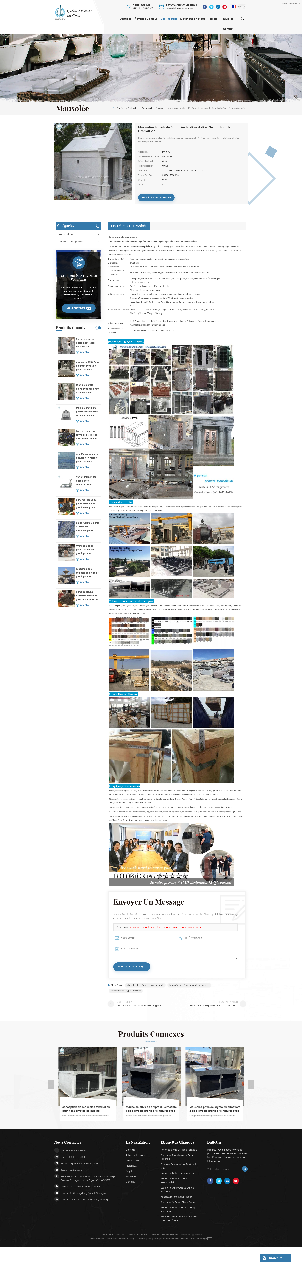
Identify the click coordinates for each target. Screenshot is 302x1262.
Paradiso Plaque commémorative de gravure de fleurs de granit (87, 596)
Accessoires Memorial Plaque (176, 1197)
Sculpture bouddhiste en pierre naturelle (177, 1157)
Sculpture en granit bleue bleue (178, 1202)
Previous (51, 1084)
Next (251, 1084)
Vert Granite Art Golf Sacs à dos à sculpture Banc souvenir (86, 481)
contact (228, 29)
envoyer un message (274, 1259)
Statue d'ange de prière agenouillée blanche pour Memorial (85, 343)
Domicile (125, 19)
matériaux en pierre (192, 19)
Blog (132, 1238)
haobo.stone (76, 1170)
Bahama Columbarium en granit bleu (178, 1166)
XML (149, 1238)
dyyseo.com (196, 1234)
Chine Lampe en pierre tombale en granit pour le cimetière (85, 550)
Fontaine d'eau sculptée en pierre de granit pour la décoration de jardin (87, 573)
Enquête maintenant (154, 197)
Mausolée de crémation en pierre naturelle (189, 985)
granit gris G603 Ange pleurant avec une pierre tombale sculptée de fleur (87, 366)
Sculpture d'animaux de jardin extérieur (177, 1189)
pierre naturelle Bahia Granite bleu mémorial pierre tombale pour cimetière (87, 527)
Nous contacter (77, 308)
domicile (130, 1150)
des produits (169, 19)
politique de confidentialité (166, 1238)
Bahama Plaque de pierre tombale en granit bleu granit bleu (86, 504)
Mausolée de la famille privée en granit (145, 985)
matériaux (131, 1166)
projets (213, 19)
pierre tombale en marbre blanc (178, 1173)
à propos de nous (146, 19)
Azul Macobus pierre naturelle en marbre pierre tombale (87, 458)
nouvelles (227, 19)
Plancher (141, 1238)
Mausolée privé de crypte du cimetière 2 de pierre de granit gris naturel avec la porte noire (151, 1109)
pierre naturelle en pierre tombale (179, 1150)
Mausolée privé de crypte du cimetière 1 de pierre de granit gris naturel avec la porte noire (87, 1109)
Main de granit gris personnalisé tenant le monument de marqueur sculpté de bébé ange (87, 412)
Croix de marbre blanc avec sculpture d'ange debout (87, 389)
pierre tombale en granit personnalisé (174, 1180)
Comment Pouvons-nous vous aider (79, 277)
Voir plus (84, 352)
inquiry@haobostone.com (180, 8)
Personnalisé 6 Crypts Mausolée (126, 990)
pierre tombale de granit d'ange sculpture (178, 1209)
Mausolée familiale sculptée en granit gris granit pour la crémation (166, 927)
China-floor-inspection (117, 1238)
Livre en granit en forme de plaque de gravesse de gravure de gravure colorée (87, 435)
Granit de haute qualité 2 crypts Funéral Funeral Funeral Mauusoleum (214, 1109)
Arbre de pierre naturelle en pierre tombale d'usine (179, 1218)
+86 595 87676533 (143, 8)
